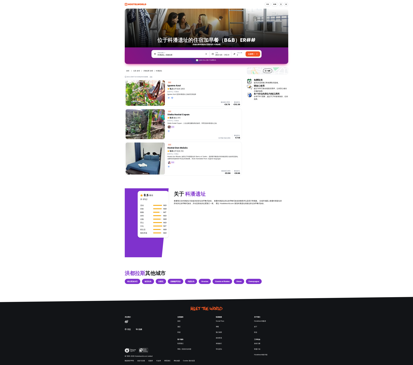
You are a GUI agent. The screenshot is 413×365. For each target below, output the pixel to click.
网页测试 (167, 361)
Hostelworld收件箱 (260, 355)
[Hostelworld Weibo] (126, 321)
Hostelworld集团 (260, 321)
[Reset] (206, 54)
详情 (151, 77)
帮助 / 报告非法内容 (184, 349)
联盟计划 (257, 349)
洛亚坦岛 (148, 281)
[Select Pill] (281, 4)
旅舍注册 (257, 343)
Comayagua (253, 281)
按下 (255, 327)
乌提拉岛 (191, 281)
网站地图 (177, 361)
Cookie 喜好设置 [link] (189, 361)
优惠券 (150, 361)
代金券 (158, 361)
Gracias (204, 281)
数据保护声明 (129, 361)
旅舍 (169, 82)
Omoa (239, 281)
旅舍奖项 (219, 338)
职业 (255, 332)
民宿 (178, 332)
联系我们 (180, 343)
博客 (217, 327)
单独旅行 (219, 343)
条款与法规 (141, 361)
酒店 (178, 327)
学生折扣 (219, 349)
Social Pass (220, 321)
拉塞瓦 (160, 281)
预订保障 (219, 332)
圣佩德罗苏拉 (175, 281)
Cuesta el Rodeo (222, 281)
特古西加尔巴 (132, 281)
